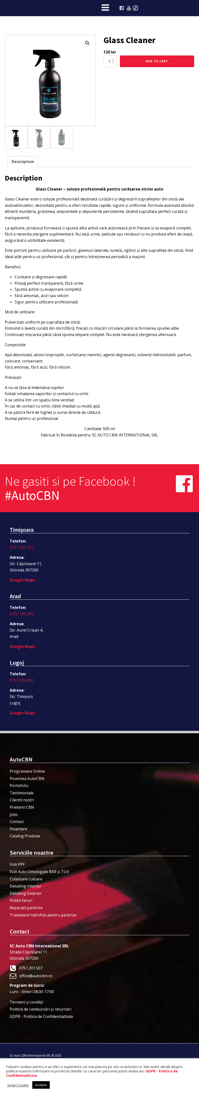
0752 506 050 (21, 680)
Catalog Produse (25, 836)
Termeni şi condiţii (26, 1002)
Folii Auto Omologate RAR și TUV (39, 871)
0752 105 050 (21, 613)
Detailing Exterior (26, 893)
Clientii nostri (22, 800)
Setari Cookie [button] (18, 1085)
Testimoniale (21, 793)
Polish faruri (21, 900)
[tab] (23, 161)
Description (23, 161)
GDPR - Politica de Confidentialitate (41, 1016)
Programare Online (27, 771)
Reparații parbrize (26, 907)
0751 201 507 (21, 547)
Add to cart (157, 61)
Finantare (18, 829)
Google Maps (22, 580)
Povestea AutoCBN (27, 778)
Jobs (14, 814)
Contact (17, 821)
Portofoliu (19, 785)
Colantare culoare (26, 879)
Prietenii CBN (22, 807)
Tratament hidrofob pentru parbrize (43, 915)
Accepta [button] (41, 1085)
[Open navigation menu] (105, 8)
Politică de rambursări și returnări (40, 1009)
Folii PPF (17, 864)
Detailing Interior (25, 886)
